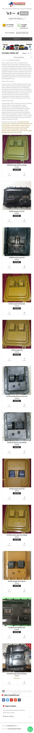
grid (28, 53)
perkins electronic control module (20, 127)
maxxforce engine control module (20, 123)
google (23, 33)
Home (3, 60)
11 (13, 693)
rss (19, 33)
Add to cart (16, 169)
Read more (17, 678)
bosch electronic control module (10, 129)
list (31, 53)
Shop (7, 60)
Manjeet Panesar (9, 716)
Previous (29, 716)
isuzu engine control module (24, 130)
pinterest (27, 33)
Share (24, 175)
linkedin (25, 33)
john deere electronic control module (12, 132)
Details (9, 175)
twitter (21, 33)
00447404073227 (24, 28)
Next (30, 716)
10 (30, 691)
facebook (17, 33)
